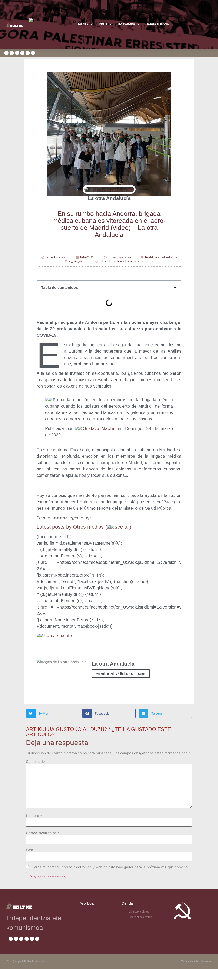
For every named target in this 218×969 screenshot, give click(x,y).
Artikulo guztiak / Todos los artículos (121, 673)
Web (29, 850)
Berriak (82, 24)
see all (122, 527)
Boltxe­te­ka (126, 24)
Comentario (37, 761)
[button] (175, 287)
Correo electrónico (42, 833)
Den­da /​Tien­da (157, 24)
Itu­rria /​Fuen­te (58, 635)
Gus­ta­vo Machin (99, 428)
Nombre (34, 815)
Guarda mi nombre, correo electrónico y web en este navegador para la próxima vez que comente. (110, 867)
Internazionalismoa (166, 257)
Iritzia (103, 24)
